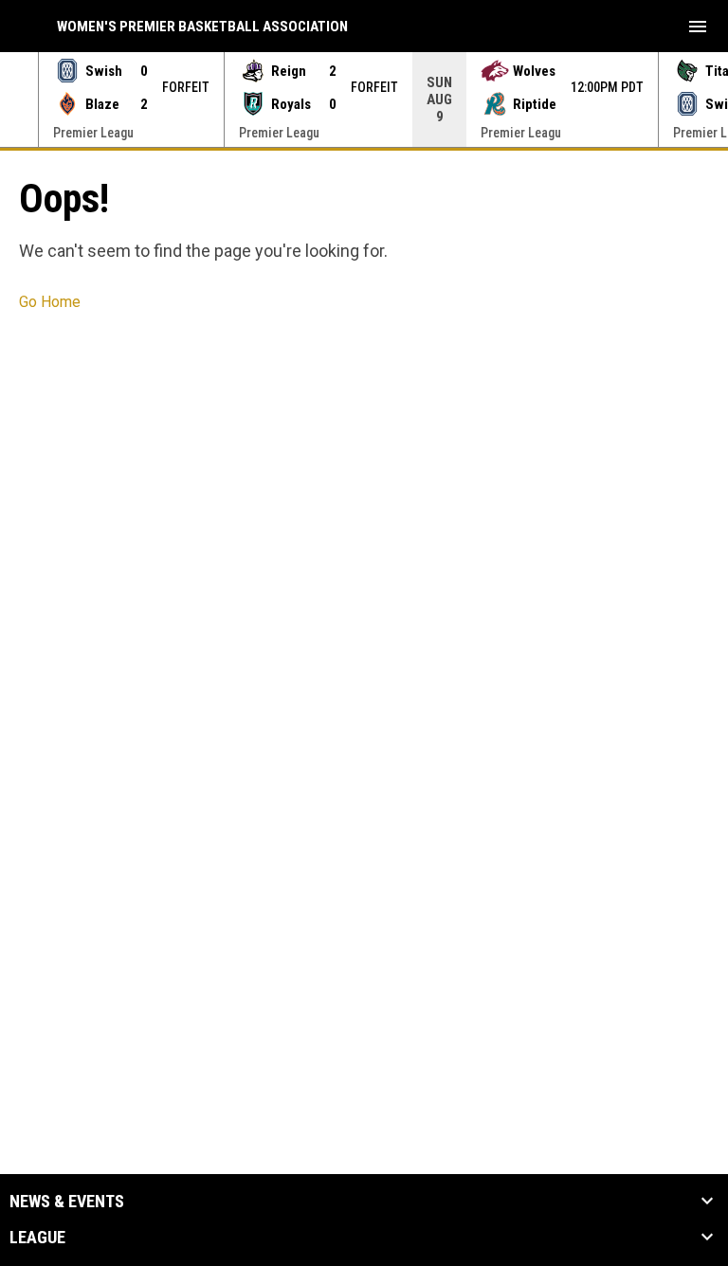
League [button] (37, 1237)
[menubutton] (697, 26)
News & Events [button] (66, 1201)
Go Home (50, 302)
